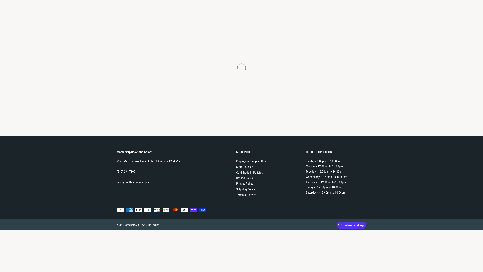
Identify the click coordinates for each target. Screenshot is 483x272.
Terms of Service (246, 195)
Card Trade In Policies (249, 172)
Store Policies (244, 167)
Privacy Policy (244, 183)
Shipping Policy (245, 189)
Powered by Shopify (150, 225)
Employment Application (251, 161)
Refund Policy (244, 178)
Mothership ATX (132, 225)
